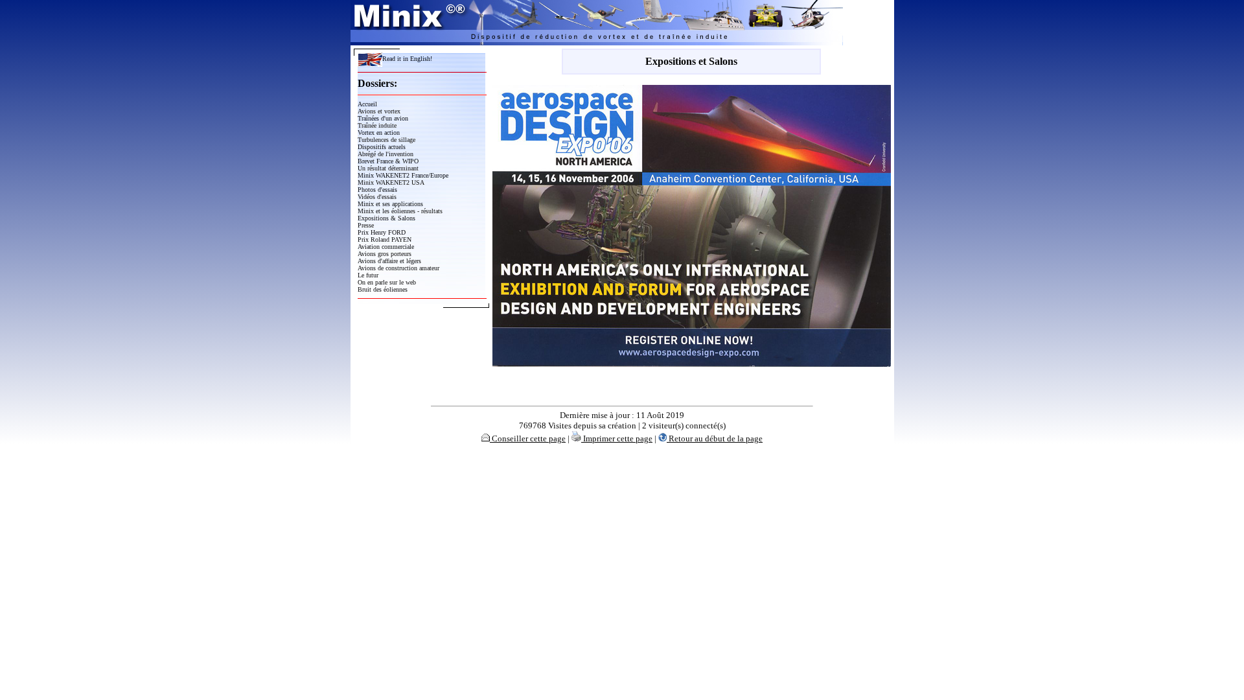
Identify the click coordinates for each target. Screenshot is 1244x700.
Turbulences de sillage (386, 139)
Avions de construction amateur (398, 268)
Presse (366, 225)
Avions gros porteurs (384, 253)
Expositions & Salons (386, 218)
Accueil (367, 104)
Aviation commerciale (386, 246)
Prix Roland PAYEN (384, 239)
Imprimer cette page (616, 438)
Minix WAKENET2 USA (391, 182)
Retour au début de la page (715, 438)
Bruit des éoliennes (383, 289)
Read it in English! (407, 58)
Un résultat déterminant (388, 168)
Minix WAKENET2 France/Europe (403, 175)
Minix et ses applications (390, 203)
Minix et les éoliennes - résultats (400, 211)
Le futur (368, 275)
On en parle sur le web (387, 282)
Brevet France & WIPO (388, 161)
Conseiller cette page (528, 438)
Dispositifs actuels (382, 146)
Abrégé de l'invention (385, 154)
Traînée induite (377, 125)
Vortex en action (379, 132)
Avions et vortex (379, 111)
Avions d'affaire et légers (389, 260)
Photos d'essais (377, 189)
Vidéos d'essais (377, 196)
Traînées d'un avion (383, 118)
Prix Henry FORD (382, 232)
